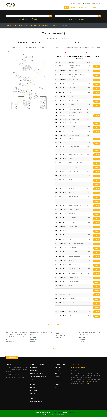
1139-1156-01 (62, 294)
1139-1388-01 (62, 105)
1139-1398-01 (62, 260)
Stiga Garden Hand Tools (36, 401)
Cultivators (33, 384)
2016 (38, 25)
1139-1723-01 (62, 162)
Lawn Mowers (33, 367)
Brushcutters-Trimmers (60, 379)
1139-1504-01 (62, 196)
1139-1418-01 (62, 79)
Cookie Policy (70, 412)
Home (66, 7)
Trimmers (32, 381)
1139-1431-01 (62, 277)
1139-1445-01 (62, 167)
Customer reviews (53, 324)
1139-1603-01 (62, 92)
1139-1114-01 (62, 138)
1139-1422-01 (62, 192)
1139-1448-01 (62, 147)
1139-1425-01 (62, 213)
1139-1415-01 (62, 298)
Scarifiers (32, 393)
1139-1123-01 (62, 83)
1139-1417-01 (62, 70)
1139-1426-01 (62, 226)
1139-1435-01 (62, 235)
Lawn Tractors (33, 370)
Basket (79, 3)
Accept (48, 414)
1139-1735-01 (62, 122)
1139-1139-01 (62, 205)
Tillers (56, 387)
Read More (88, 383)
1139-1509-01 (62, 209)
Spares (74, 7)
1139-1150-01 (62, 96)
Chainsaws (33, 396)
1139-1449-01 (62, 175)
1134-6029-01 (62, 65)
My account (72, 3)
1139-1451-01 (62, 218)
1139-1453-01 (62, 222)
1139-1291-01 (62, 142)
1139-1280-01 (62, 135)
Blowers (57, 381)
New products (85, 7)
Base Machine (32, 25)
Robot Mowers (33, 390)
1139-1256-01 (62, 256)
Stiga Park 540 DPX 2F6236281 (49, 25)
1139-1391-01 (62, 119)
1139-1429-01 (62, 247)
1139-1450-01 (62, 307)
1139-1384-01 (62, 88)
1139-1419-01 (62, 154)
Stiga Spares (13, 25)
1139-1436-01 (62, 315)
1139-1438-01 (62, 201)
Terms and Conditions (56, 412)
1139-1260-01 (62, 302)
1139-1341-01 (62, 100)
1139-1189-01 (62, 115)
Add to (96, 66)
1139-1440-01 (62, 239)
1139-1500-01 (62, 171)
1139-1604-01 (62, 74)
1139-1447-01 (62, 184)
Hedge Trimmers (34, 379)
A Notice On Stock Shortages (78, 367)
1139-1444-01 (62, 131)
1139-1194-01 (62, 281)
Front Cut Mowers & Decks (36, 373)
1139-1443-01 (62, 311)
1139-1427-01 (62, 252)
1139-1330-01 (62, 230)
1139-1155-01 (62, 285)
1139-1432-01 (62, 273)
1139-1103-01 (62, 150)
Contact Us (87, 3)
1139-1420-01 (62, 112)
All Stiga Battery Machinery (37, 398)
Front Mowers (23, 25)
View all (53, 348)
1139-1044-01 (62, 290)
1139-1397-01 (62, 127)
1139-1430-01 (62, 264)
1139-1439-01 (62, 243)
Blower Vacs (33, 387)
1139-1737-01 (62, 188)
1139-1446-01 (62, 179)
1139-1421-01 (62, 109)
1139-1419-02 (62, 158)
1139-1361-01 (62, 269)
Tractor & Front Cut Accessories (38, 376)
